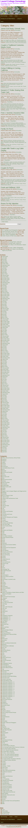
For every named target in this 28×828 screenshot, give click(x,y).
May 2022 (4, 304)
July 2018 (4, 360)
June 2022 (4, 302)
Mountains (4, 640)
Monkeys (4, 635)
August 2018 (5, 359)
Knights (3, 599)
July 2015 (4, 412)
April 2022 (4, 305)
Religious (4, 702)
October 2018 (5, 356)
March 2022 (4, 307)
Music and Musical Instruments (9, 643)
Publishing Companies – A (8, 682)
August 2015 (5, 411)
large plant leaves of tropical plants (17, 104)
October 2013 (5, 443)
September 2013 (6, 444)
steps (12, 181)
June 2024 (4, 269)
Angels (3, 462)
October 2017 (5, 373)
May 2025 (4, 259)
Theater (4, 761)
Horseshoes (5, 586)
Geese (3, 567)
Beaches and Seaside (7, 472)
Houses (4, 589)
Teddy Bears (5, 741)
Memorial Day (5, 624)
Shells (3, 719)
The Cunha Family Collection (8, 748)
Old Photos (10, 126)
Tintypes (4, 764)
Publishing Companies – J (8, 687)
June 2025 (4, 258)
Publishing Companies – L (8, 690)
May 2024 (4, 271)
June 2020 (4, 330)
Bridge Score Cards (6, 486)
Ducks (3, 540)
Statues (3, 731)
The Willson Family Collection (9, 760)
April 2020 (4, 333)
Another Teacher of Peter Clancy (9, 235)
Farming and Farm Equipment (9, 547)
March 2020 (4, 334)
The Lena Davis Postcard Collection (10, 755)
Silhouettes (4, 721)
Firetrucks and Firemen (7, 551)
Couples (7, 64)
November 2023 (5, 279)
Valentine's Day (4, 219)
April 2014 (4, 434)
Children (4, 512)
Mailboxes (4, 622)
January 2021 (5, 320)
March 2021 (4, 317)
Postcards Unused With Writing (7, 218)
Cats (3, 508)
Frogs (3, 564)
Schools (4, 713)
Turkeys (4, 777)
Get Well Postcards (6, 570)
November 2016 (5, 389)
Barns (3, 469)
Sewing (3, 715)
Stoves (3, 735)
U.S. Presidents (5, 779)
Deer (3, 528)
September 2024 (6, 265)
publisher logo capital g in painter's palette (12, 216)
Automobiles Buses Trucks (8, 468)
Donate (16, 15)
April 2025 (4, 260)
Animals (7, 86)
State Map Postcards (7, 729)
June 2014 (4, 431)
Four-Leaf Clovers (6, 562)
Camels (4, 499)
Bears (3, 473)
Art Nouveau (5, 466)
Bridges (4, 488)
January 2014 (5, 438)
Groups (3, 577)
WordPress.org (5, 814)
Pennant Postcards (6, 660)
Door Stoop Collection (7, 536)
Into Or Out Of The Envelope (8, 596)
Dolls (3, 533)
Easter (3, 541)
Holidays (15, 217)
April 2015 (4, 417)
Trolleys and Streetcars (7, 776)
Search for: (2, 224)
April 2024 (4, 272)
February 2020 (5, 336)
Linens (3, 612)
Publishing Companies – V (8, 696)
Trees (3, 774)
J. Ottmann (4, 598)
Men (13, 42)
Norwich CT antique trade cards (7, 105)
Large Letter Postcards (7, 606)
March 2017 (4, 383)
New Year (4, 647)
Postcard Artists (5, 670)
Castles (3, 507)
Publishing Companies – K (8, 689)
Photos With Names (22, 42)
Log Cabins (4, 621)
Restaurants (5, 703)
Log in (3, 809)
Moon (3, 637)
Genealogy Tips (5, 569)
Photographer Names (7, 663)
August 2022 (5, 299)
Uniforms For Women (7, 784)
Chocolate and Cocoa (7, 514)
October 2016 (5, 391)
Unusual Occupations (7, 787)
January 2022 (5, 310)
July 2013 (4, 447)
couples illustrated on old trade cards (10, 103)
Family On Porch (7, 129)
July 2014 (4, 430)
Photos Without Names (7, 667)
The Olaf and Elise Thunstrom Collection (11, 758)
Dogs (3, 531)
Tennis (3, 742)
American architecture (7, 140)
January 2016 (5, 404)
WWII (3, 803)
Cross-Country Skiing (7, 525)
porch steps (11, 142)
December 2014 (5, 422)
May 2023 (4, 288)
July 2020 (4, 328)
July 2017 (4, 378)
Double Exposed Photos (7, 537)
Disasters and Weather (7, 530)
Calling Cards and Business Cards (10, 498)
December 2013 (5, 440)
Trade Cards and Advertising (8, 770)
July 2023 (4, 285)
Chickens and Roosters (7, 511)
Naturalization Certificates (8, 645)
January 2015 (5, 421)
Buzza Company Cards (7, 495)
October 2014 (5, 425)
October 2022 (5, 297)
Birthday (4, 481)
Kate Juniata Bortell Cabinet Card (9, 233)
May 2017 (4, 380)
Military (3, 628)
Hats (11, 183)
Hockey (3, 582)
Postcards (17, 64)
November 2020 (5, 323)
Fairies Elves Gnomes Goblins (9, 544)
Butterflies (4, 494)
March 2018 (4, 366)
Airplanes (4, 459)
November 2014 (5, 424)
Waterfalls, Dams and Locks (8, 794)
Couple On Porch (7, 168)
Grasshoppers (5, 575)
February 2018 (5, 368)
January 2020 (5, 337)
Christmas (4, 515)
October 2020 (5, 324)
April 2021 (4, 315)
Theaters (4, 763)
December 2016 (5, 388)
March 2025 (4, 262)
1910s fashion (6, 162)
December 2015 (5, 405)
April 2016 (4, 399)
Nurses (3, 648)
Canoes (4, 504)
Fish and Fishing (6, 554)
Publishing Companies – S (8, 695)
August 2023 (5, 284)
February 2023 (5, 292)
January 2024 (5, 276)
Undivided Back (5, 783)
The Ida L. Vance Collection (8, 752)
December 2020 (5, 321)
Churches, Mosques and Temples (9, 517)
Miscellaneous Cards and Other (9, 634)
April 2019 (4, 349)
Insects (3, 595)
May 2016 (4, 398)
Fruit (3, 566)
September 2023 (6, 282)
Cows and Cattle (16, 86)
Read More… (21, 38)
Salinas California (6, 711)
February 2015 (5, 420)
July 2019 (4, 346)
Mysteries (4, 644)
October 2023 (5, 281)
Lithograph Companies (7, 615)
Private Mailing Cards (7, 680)
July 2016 (4, 395)
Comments (5, 812)
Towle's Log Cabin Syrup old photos (16, 163)
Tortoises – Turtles (6, 766)
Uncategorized (5, 781)
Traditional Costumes (9, 65)
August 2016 (5, 394)
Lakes (3, 605)
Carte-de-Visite (5, 505)
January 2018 (5, 369)
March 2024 (4, 273)
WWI (3, 802)
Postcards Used (5, 677)
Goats (3, 573)
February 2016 (5, 402)
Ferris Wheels (5, 550)
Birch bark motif (5, 476)
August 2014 (5, 428)
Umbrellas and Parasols (7, 780)
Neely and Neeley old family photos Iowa (17, 41)
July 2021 (4, 311)
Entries (5, 811)
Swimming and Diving (7, 740)
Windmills (4, 797)
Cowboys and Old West (7, 523)
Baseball (4, 470)
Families (7, 144)
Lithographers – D (6, 617)
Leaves (11, 108)
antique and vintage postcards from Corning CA (13, 83)
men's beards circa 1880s (8, 40)
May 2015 (4, 415)
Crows (3, 527)
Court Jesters (5, 521)
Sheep (3, 718)
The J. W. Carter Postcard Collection (10, 754)
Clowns (3, 518)
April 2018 (4, 365)
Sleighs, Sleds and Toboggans (9, 722)
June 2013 (4, 448)
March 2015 (4, 418)
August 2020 (5, 327)
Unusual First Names (7, 786)
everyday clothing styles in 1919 (9, 197)
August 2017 (5, 376)
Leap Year (4, 608)
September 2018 (6, 357)
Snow (3, 724)
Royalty (3, 709)
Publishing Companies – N (8, 693)
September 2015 (6, 409)
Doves (3, 538)
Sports (3, 725)
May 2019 (4, 347)
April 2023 (4, 289)
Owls (3, 653)
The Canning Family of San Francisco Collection (13, 747)
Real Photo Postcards (7, 699)
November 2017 (5, 372)
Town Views (5, 768)
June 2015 (4, 414)
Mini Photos (4, 631)
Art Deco (4, 465)
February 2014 (5, 437)
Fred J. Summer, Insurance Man (12, 113)
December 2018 (5, 353)
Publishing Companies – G (8, 685)
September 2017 (6, 375)
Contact (11, 15)
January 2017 (5, 386)
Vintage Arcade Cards (7, 790)
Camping (4, 501)
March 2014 (4, 435)
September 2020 (6, 326)
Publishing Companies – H (8, 686)
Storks (3, 734)
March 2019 (4, 350)
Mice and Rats (5, 627)
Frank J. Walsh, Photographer (9, 234)
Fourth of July (5, 563)
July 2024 (4, 268)
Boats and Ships (6, 482)
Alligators (4, 460)
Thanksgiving (5, 744)
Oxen (3, 654)
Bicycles (4, 475)
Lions (3, 614)
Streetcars (4, 737)
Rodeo (3, 708)
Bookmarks (4, 483)
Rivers (3, 706)
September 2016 (6, 392)
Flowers (11, 217)
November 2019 (5, 340)
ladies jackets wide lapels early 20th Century (12, 141)
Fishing (3, 556)
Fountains (4, 560)
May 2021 (4, 314)
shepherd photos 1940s (17, 61)
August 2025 (5, 256)
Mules (3, 641)
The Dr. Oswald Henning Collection (10, 750)
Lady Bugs (4, 603)
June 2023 (4, 286)
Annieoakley (18, 30)
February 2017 (5, 385)
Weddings (4, 796)
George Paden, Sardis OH (15, 241)
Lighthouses (5, 611)
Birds (3, 478)
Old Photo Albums (6, 650)
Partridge (4, 658)
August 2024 (5, 266)
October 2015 (5, 408)
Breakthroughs (5, 485)
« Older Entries (4, 221)
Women (15, 65)
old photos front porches (9, 180)
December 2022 (5, 294)
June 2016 (4, 396)
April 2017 (4, 382)
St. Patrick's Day (6, 728)
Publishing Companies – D (8, 683)
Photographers (5, 664)
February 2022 (5, 308)
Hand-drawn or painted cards (8, 579)
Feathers (4, 549)
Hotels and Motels (6, 588)
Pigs (3, 669)
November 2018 (5, 354)
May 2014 (4, 433)
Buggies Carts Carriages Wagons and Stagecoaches (14, 491)
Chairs (3, 509)
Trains (3, 773)
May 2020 (4, 331)
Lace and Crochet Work (7, 602)
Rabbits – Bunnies (6, 698)
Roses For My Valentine (9, 204)
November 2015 (5, 407)
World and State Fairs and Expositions (11, 800)
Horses (3, 585)
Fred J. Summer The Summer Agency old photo (13, 122)
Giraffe (3, 572)
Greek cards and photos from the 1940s (11, 60)
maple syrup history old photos (16, 162)
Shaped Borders (6, 716)
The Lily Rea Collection (7, 757)
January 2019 (5, 352)
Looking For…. (20, 18)
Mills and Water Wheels (7, 630)
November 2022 (5, 295)
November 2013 (5, 441)
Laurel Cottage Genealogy (11, 825)
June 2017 (4, 379)
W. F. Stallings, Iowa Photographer (10, 230)
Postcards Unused (6, 674)
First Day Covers (6, 553)
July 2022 (4, 301)
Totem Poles (5, 767)
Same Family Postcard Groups (9, 712)
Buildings (4, 492)
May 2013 (4, 450)
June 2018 (4, 362)
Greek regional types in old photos (12, 61)
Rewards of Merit (6, 705)
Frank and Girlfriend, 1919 (10, 187)
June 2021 (4, 313)
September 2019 (6, 343)
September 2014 (6, 427)
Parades (4, 656)
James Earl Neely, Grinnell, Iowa (12, 29)
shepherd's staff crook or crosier (7, 62)
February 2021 (5, 318)
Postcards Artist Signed (7, 673)
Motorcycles (4, 638)
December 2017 (5, 370)
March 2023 (4, 291)
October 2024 (5, 263)
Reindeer (4, 700)
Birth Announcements (7, 479)
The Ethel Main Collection (8, 751)
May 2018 (4, 363)
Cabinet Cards (9, 42)
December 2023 (5, 278)
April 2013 (4, 451)
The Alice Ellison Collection (19, 218)
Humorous (4, 591)
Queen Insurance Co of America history (15, 125)
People (16, 42)
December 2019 (5, 339)
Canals (3, 502)
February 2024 (5, 275)
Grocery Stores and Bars (7, 576)
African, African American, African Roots (11, 457)
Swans (3, 738)
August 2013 (5, 446)
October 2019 (5, 341)
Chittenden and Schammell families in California (11, 84)
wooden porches (10, 182)
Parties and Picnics (6, 657)
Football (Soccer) (6, 559)
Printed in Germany (6, 679)
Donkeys (4, 534)
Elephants (4, 543)
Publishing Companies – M (8, 692)
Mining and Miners (6, 632)
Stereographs (5, 732)
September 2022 (6, 298)
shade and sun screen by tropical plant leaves (15, 107)
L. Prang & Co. (5, 601)
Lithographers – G (6, 618)
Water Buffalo (5, 793)
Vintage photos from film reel (8, 792)
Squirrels (4, 726)
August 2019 (5, 344)
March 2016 (4, 401)
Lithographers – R (6, 619)
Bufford (3, 489)
